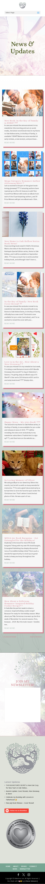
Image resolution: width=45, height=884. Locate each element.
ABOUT (15, 866)
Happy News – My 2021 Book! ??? (22, 422)
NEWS (15, 869)
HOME (8, 866)
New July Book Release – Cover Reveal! (20, 803)
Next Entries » (36, 637)
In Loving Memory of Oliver (19, 480)
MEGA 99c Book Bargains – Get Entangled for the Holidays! (21, 539)
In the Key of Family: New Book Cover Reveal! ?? (21, 302)
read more (9, 143)
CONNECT (33, 866)
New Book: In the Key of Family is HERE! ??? (21, 121)
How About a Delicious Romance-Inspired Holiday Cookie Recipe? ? (19, 603)
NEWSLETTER (25, 869)
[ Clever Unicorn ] (31, 881)
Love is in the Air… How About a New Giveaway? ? (21, 363)
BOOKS (24, 866)
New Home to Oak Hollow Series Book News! (21, 242)
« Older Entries (9, 637)
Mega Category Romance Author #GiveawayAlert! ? (22, 182)
